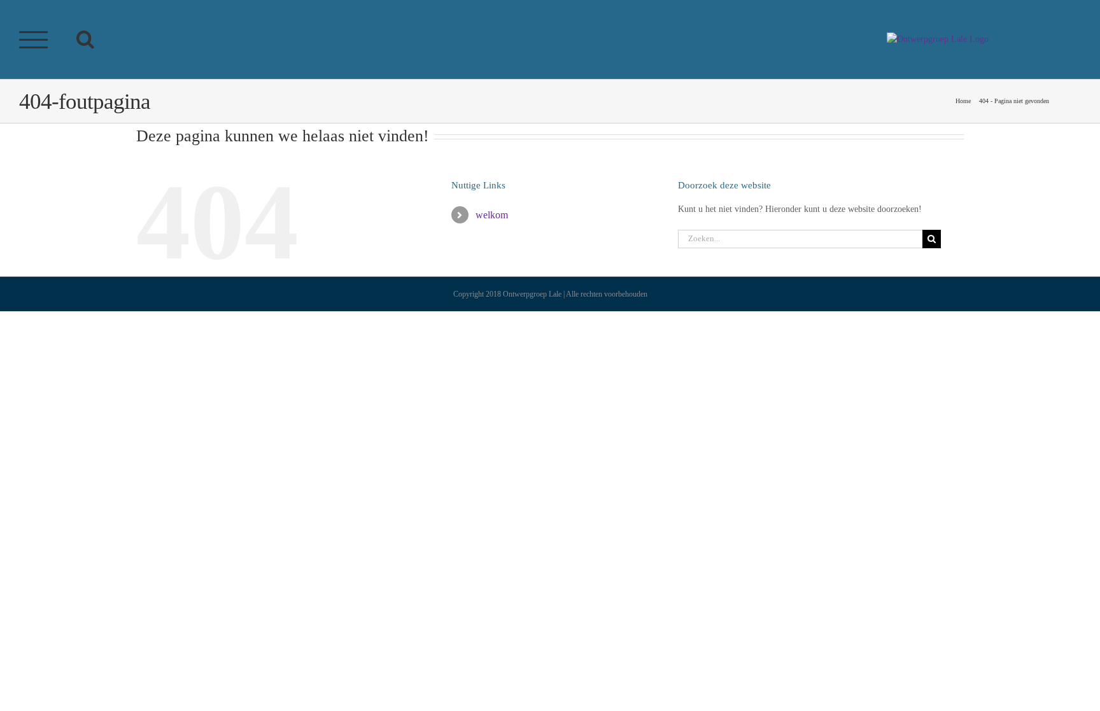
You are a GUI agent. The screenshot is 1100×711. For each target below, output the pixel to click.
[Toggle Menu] (33, 39)
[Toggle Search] (85, 38)
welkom (492, 214)
